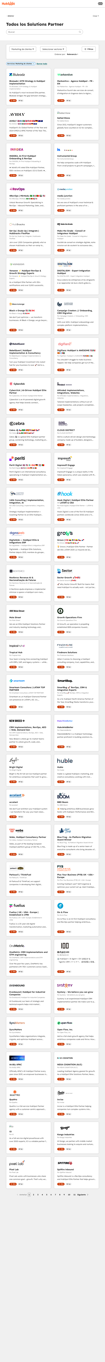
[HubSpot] (8, 4)
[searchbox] (44, 31)
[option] (22, 49)
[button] (96, 15)
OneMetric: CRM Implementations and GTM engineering (28, 953)
